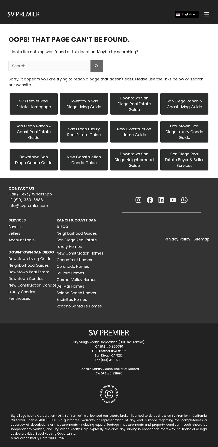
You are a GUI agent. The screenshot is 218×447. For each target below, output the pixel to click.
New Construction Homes (80, 253)
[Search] (96, 66)
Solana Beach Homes (76, 293)
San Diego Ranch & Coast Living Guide (184, 103)
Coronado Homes (73, 266)
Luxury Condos (22, 291)
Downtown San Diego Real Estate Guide (134, 103)
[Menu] (207, 14)
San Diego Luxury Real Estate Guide (84, 131)
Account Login (22, 240)
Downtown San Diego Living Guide (84, 103)
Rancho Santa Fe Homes (79, 306)
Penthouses (19, 298)
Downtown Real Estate (29, 272)
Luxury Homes (69, 246)
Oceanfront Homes (74, 259)
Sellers (14, 233)
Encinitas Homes (72, 299)
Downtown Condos (26, 278)
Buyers (15, 226)
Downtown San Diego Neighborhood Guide (134, 159)
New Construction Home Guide (134, 131)
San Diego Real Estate (77, 240)
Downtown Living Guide (30, 258)
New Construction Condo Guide (84, 159)
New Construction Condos (33, 285)
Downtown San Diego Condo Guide (33, 159)
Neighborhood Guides (29, 265)
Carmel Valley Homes (76, 279)
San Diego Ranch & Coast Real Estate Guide (34, 131)
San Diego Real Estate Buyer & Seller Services (184, 159)
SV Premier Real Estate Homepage (34, 103)
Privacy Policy (177, 239)
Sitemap (201, 239)
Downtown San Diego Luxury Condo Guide (184, 131)
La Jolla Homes (70, 273)
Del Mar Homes (70, 286)
